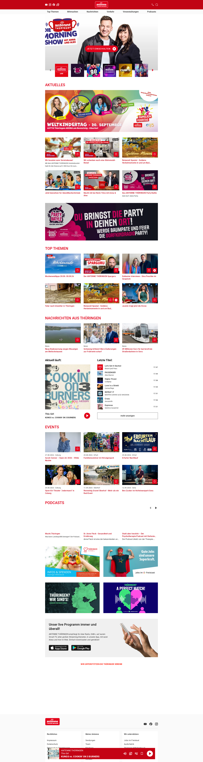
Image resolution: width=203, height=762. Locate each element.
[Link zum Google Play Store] (81, 648)
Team (88, 744)
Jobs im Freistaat (131, 740)
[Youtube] (46, 5)
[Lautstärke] (125, 753)
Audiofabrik (129, 744)
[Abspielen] (150, 753)
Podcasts (151, 11)
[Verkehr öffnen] (57, 5)
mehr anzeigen (128, 415)
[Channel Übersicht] (131, 753)
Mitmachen (72, 11)
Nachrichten (92, 11)
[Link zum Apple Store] (58, 648)
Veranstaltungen (131, 11)
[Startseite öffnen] (101, 4)
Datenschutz (52, 744)
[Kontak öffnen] (152, 5)
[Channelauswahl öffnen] (157, 5)
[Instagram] (50, 5)
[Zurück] (150, 508)
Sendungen (90, 740)
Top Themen (53, 11)
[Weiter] (156, 508)
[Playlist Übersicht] (136, 753)
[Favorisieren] (142, 753)
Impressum (52, 740)
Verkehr (110, 11)
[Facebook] (54, 5)
